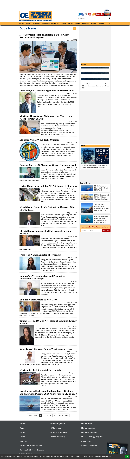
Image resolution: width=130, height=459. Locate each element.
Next (61, 415)
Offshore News (55, 428)
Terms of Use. (106, 456)
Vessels (63, 23)
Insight (83, 64)
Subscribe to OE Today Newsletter (32, 450)
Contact (22, 437)
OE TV (108, 23)
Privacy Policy (93, 456)
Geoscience (36, 23)
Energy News (86, 441)
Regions (21, 23)
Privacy (22, 432)
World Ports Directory (89, 445)
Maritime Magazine (88, 428)
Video (83, 145)
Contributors (24, 441)
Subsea (70, 23)
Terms (22, 428)
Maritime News (86, 423)
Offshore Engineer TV (58, 423)
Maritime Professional (89, 432)
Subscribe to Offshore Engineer (31, 445)
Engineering (46, 23)
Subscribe (99, 14)
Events (93, 23)
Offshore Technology (57, 437)
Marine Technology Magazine (92, 437)
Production (85, 23)
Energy (28, 23)
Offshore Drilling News (58, 432)
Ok (127, 456)
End (66, 415)
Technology (55, 23)
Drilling (77, 23)
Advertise (101, 23)
